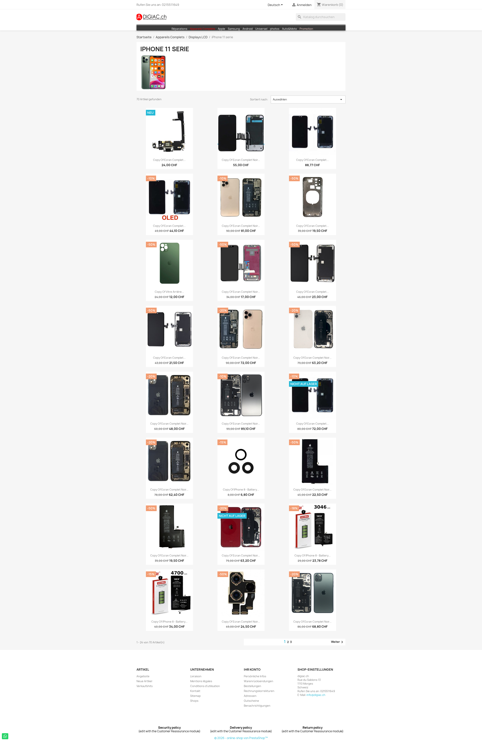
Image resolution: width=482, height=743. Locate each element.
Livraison (195, 676)
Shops (194, 700)
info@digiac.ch (316, 695)
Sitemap (195, 696)
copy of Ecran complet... (169, 160)
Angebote (143, 676)
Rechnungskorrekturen (259, 691)
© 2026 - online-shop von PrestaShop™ (241, 738)
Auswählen (308, 99)
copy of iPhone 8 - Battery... (241, 489)
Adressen (250, 696)
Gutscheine (251, 700)
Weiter (337, 642)
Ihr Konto (252, 669)
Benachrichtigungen (257, 705)
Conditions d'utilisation (205, 686)
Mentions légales (201, 681)
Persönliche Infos (255, 676)
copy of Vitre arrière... (169, 292)
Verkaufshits (145, 686)
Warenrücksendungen (258, 681)
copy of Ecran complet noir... (241, 160)
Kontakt (195, 691)
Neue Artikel (144, 681)
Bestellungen (252, 686)
